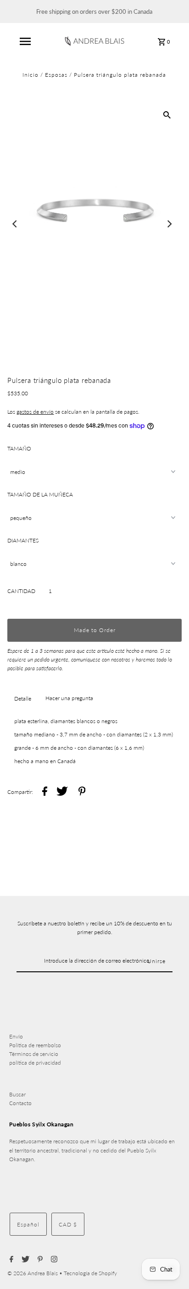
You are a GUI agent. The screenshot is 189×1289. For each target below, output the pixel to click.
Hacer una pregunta (69, 698)
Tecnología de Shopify (90, 1273)
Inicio (30, 74)
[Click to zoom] (167, 114)
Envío (16, 1036)
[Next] (169, 224)
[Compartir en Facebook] (44, 792)
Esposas (56, 74)
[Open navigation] (25, 41)
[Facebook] (10, 1259)
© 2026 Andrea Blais (33, 1273)
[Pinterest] (39, 1259)
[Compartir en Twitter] (62, 792)
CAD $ (68, 1224)
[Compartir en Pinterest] (82, 792)
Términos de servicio (33, 1053)
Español (28, 1224)
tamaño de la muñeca (40, 494)
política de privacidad (35, 1062)
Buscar (17, 1094)
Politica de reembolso (35, 1045)
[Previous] (15, 224)
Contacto (20, 1103)
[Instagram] (53, 1259)
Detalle (22, 698)
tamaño (19, 448)
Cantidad (21, 590)
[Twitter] (24, 1259)
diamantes (23, 540)
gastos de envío (35, 411)
